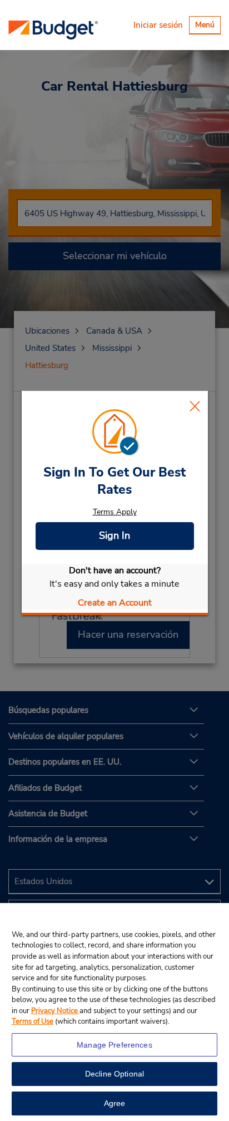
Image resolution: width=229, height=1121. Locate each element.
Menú (208, 26)
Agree (115, 1103)
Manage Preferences (114, 1044)
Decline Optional (114, 1073)
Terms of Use (32, 1021)
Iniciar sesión (158, 25)
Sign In (114, 535)
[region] (114, 1012)
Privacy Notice (55, 1011)
